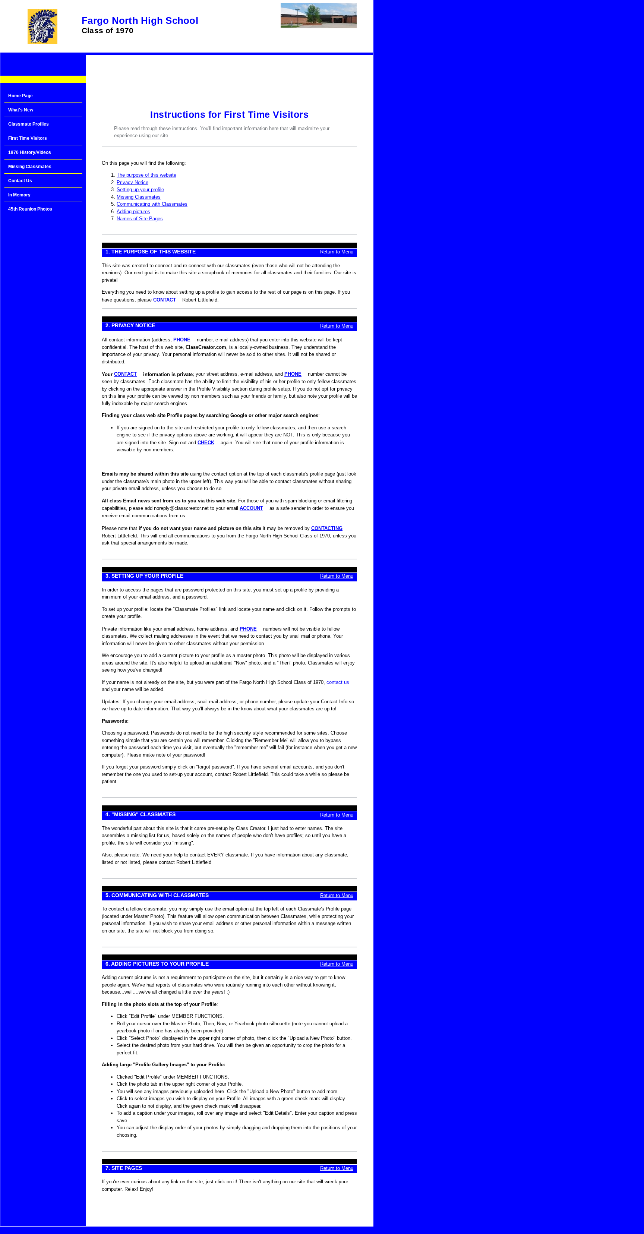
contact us (337, 682)
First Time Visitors (27, 138)
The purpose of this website (146, 175)
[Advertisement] (43, 339)
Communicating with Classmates (152, 204)
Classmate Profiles (28, 124)
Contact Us (20, 180)
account (251, 508)
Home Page (20, 95)
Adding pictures (133, 211)
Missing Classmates (29, 166)
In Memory (19, 195)
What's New (20, 110)
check (206, 442)
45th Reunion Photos (30, 209)
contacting (326, 528)
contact (164, 300)
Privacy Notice (132, 182)
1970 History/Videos (29, 152)
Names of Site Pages (140, 218)
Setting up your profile (140, 189)
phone (181, 340)
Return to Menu (336, 252)
